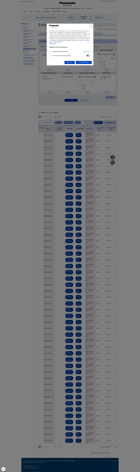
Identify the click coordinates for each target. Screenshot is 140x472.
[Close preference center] (91, 26)
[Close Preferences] (3, 469)
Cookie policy (52, 43)
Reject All (69, 62)
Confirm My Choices (83, 62)
